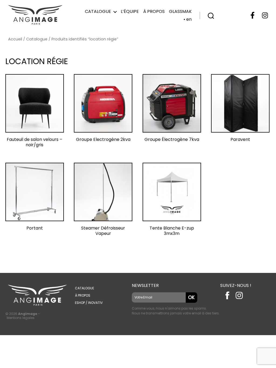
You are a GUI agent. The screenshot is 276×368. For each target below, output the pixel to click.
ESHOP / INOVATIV (89, 302)
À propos (154, 11)
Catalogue (98, 11)
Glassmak (180, 11)
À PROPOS (82, 295)
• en (188, 19)
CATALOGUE (84, 288)
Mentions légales (20, 317)
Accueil (15, 39)
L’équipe (130, 11)
